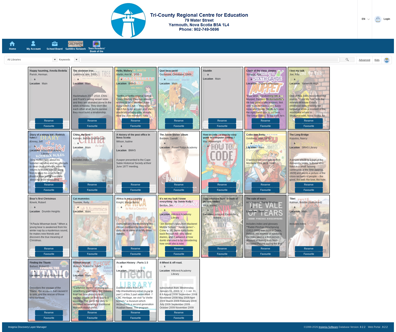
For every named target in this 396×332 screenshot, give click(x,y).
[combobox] (29, 59)
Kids (377, 60)
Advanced (364, 60)
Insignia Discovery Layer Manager (27, 327)
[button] (54, 59)
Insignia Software (328, 327)
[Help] (387, 60)
